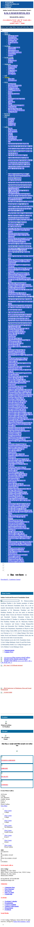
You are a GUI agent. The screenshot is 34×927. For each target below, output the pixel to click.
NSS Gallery (12, 125)
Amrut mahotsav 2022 (15, 434)
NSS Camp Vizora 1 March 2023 (18, 494)
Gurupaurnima (12, 553)
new (9, 142)
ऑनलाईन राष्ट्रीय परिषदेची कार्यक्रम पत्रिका (15, 657)
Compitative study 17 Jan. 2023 (17, 474)
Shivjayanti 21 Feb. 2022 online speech (20, 393)
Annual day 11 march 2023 (16, 497)
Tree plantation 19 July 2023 (16, 517)
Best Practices (12, 107)
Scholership (11, 72)
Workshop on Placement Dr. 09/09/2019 (20, 268)
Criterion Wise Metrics (15, 109)
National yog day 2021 (15, 342)
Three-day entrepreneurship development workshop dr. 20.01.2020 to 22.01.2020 (20, 289)
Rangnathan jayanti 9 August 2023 (18, 522)
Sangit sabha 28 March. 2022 (17, 403)
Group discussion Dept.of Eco (17, 411)
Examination (12, 49)
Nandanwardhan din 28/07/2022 (18, 418)
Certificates (11, 102)
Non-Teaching (12, 61)
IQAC (6, 82)
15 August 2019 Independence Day (18, 273)
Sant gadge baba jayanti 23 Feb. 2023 (19, 489)
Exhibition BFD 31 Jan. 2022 (17, 380)
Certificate (11, 79)
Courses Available (13, 51)
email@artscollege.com (11, 4)
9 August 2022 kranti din (15, 421)
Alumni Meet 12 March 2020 (17, 332)
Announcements (9, 650)
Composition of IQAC (14, 85)
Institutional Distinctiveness (16, 110)
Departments (12, 54)
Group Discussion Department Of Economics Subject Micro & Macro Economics (19, 235)
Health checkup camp (14, 451)
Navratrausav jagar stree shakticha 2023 (20, 542)
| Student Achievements (11, 906)
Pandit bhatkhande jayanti (16, 523)
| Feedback (7, 7)
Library (10, 62)
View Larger (8, 810)
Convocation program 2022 (16, 429)
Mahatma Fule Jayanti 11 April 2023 (19, 504)
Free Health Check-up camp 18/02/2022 (20, 390)
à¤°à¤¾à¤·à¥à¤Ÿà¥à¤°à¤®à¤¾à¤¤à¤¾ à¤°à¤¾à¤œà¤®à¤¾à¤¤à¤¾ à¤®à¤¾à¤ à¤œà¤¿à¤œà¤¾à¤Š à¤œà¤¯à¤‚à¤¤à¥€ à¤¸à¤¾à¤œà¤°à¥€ (20, 186)
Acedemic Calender (14, 47)
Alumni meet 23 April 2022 (16, 404)
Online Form (12, 74)
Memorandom (12, 80)
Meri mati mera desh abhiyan (17, 525)
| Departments (8, 908)
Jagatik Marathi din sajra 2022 (17, 401)
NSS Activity (12, 123)
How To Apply (12, 71)
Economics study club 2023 (16, 533)
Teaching (11, 59)
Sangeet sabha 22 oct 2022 (16, 462)
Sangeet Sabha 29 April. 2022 (17, 406)
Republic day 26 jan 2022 (16, 378)
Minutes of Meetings (14, 90)
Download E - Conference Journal (10, 579)
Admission (7, 64)
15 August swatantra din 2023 (17, 527)
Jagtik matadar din (14, 479)
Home (6, 33)
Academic (7, 46)
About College (12, 41)
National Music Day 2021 (15, 343)
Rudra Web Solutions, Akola (21, 921)
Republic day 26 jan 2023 (16, 484)
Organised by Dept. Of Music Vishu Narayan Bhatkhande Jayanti (19, 275)
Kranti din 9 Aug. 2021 (15, 338)
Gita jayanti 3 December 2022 (17, 467)
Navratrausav (12, 452)
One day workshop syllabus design (18, 552)
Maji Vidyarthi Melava (15, 140)
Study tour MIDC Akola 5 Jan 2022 (19, 381)
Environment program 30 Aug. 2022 (19, 446)
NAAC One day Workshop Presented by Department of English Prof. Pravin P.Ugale (20, 230)
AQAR (10, 92)
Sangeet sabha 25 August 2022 (17, 444)
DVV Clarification (13, 89)
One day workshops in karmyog (18, 499)
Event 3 (10, 133)
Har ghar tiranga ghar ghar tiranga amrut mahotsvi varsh (19, 432)
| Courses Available (10, 904)
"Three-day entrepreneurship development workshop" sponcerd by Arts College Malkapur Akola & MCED (20, 284)
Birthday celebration (14, 556)
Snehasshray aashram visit (16, 561)
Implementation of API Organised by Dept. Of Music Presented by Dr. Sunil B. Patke (20, 279)
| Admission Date (9, 887)
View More (4, 806)
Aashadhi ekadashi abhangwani (18, 555)
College (10, 128)
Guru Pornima (12, 335)
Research (7, 114)
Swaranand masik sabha (15, 558)
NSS (5, 117)
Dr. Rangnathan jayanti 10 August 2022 (20, 423)
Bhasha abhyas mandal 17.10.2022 (18, 459)
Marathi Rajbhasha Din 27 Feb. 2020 (19, 295)
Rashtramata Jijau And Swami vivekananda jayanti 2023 (17, 476)
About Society (12, 37)
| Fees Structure (9, 889)
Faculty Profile (8, 57)
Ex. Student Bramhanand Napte (18, 515)
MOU (10, 97)
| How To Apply (9, 892)
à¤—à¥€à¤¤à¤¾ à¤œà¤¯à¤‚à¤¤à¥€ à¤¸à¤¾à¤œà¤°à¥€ (18, 191)
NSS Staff (11, 122)
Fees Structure (12, 67)
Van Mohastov (12, 130)
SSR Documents (13, 87)
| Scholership (8, 894)
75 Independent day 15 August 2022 (19, 437)
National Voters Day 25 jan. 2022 (18, 376)
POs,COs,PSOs (12, 112)
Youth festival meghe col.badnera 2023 (20, 537)
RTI (9, 44)
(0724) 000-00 (8, 2)
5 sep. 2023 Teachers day (15, 532)
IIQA (9, 95)
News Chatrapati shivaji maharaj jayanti (20, 395)
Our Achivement (13, 42)
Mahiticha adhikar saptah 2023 (17, 535)
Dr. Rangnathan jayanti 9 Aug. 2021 (19, 340)
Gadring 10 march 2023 (15, 495)
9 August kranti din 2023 (15, 520)
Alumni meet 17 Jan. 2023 (16, 472)
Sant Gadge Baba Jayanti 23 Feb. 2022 (20, 396)
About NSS (11, 118)
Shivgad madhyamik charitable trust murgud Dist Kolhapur (19, 367)
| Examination (8, 903)
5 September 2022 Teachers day (17, 447)
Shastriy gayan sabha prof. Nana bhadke (20, 419)
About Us (7, 34)
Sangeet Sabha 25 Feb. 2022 (16, 399)
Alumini (6, 77)
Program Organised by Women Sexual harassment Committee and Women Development (20, 261)
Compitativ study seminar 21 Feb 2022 (20, 391)
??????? (10, 518)
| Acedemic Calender (10, 901)
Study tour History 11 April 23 (17, 509)
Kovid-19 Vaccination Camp (16, 353)
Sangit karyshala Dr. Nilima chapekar (19, 543)
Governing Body (13, 39)
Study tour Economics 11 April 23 (18, 507)
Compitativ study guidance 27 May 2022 (20, 414)
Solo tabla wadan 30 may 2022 (17, 416)
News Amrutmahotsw (14, 436)
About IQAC (12, 84)
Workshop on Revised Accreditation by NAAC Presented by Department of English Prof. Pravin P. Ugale (20, 240)
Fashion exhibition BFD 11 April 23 (19, 505)
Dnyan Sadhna (12, 137)
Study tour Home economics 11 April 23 (20, 510)
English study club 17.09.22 (16, 454)
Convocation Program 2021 (16, 352)
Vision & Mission (13, 36)
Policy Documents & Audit (16, 105)
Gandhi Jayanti (12, 132)
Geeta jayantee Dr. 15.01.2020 (17, 293)
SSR (5, 75)
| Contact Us (8, 5)
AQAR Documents (14, 94)
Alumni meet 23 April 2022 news (18, 408)
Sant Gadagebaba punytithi (16, 548)
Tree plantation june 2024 (16, 560)
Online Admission (17, 588)
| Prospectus (8, 891)
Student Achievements (15, 52)
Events (10, 104)
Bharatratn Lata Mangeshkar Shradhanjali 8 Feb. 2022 (17, 387)
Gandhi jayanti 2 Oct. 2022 (16, 449)
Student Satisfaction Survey (16, 99)
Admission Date (13, 66)
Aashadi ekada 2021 (14, 345)
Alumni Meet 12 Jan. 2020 (16, 330)
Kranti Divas (12, 337)
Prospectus (11, 69)
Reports (10, 100)
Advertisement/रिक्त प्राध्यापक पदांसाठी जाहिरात (17, 583)
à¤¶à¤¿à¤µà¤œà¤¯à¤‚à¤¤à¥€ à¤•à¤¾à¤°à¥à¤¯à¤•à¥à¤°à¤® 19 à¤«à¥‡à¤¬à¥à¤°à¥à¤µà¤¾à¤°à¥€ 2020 (20, 308)
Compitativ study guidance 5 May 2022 (20, 413)
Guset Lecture (12, 138)
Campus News (8, 652)
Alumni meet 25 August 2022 (17, 439)
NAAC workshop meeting (16, 550)
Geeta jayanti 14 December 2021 (18, 358)
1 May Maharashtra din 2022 (17, 409)
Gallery (6, 127)
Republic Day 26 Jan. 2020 (16, 333)
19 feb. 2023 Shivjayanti (15, 490)
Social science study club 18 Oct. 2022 (19, 461)
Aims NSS (11, 120)
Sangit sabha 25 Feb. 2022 (16, 398)
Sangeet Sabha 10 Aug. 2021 (16, 350)
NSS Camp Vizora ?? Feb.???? (17, 492)
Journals (10, 56)
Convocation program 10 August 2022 (19, 428)
